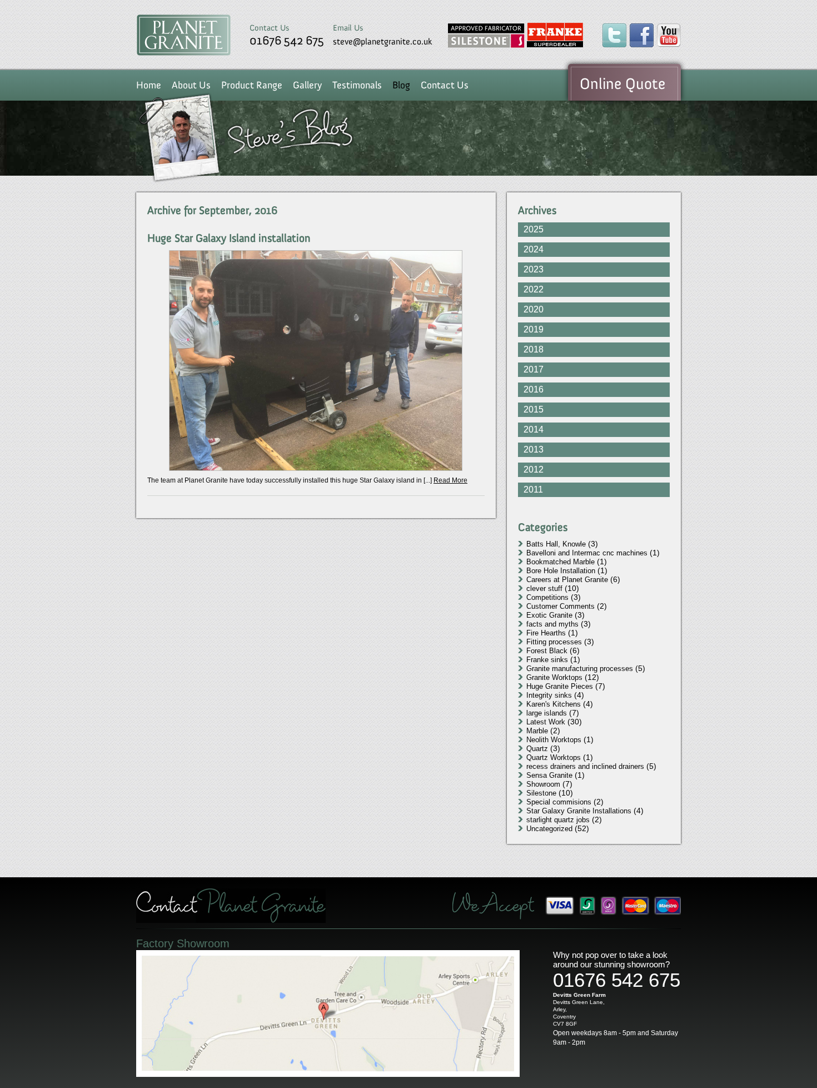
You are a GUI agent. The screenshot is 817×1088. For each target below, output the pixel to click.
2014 (534, 429)
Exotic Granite (549, 615)
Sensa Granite (549, 775)
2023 (534, 269)
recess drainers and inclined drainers (585, 766)
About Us (191, 85)
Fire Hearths (546, 633)
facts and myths (552, 624)
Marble (537, 731)
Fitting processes (554, 642)
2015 (534, 409)
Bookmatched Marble (560, 562)
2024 (534, 249)
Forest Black (546, 651)
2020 (534, 309)
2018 (534, 349)
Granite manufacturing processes (579, 668)
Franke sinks (547, 659)
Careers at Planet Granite (567, 579)
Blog (401, 85)
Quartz (537, 748)
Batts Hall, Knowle (556, 544)
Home (148, 85)
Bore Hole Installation (560, 571)
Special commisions (558, 802)
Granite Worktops (554, 677)
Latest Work (545, 722)
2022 (534, 289)
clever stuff (544, 588)
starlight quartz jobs (558, 820)
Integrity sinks (549, 695)
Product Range (251, 85)
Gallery (307, 85)
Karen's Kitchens (553, 704)
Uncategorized (549, 828)
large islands (546, 713)
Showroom (543, 784)
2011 (533, 489)
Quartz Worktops (553, 757)
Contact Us (445, 85)
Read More (450, 480)
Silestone (541, 793)
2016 (534, 389)
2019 (534, 329)
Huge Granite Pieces (559, 686)
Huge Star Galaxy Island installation (230, 238)
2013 (534, 449)
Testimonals (357, 85)
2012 (534, 469)
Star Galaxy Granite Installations (578, 811)
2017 (534, 369)
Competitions (547, 597)
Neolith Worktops (553, 740)
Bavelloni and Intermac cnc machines (586, 553)
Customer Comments (560, 606)
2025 (534, 229)
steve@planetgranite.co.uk (382, 41)
